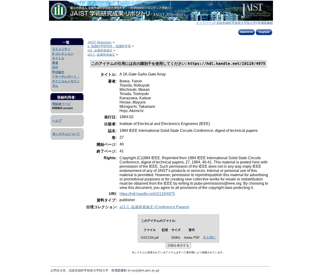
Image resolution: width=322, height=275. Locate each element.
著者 (55, 63)
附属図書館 (265, 23)
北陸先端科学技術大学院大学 (236, 23)
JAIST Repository (99, 42)
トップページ (205, 23)
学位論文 (58, 72)
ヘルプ (57, 120)
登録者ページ (61, 104)
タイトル (58, 58)
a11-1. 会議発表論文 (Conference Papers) (154, 207)
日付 (55, 67)
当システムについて (66, 134)
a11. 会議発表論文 (99, 50)
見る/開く (209, 237)
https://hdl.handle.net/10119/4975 (147, 194)
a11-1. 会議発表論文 (101, 54)
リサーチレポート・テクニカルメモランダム (66, 81)
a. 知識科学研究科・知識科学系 (109, 46)
